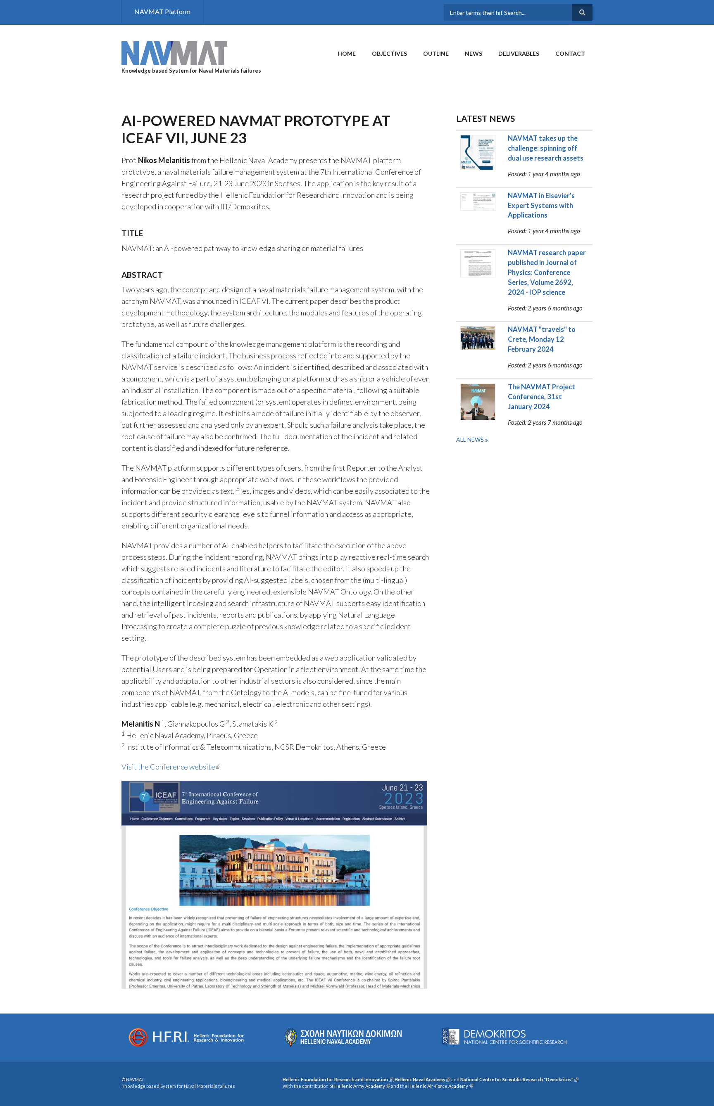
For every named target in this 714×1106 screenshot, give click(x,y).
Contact (570, 53)
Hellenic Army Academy (362, 1086)
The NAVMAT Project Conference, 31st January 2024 (541, 397)
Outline (436, 53)
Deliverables (518, 53)
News (473, 53)
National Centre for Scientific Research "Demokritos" (519, 1079)
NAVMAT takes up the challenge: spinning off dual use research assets (545, 148)
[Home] (174, 52)
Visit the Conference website (170, 766)
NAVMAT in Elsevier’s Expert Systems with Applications (541, 206)
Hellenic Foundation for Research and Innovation (338, 1079)
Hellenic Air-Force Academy (440, 1086)
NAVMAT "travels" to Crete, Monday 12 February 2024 (542, 339)
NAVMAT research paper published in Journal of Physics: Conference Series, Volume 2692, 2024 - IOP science (547, 272)
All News (470, 439)
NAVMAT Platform (162, 11)
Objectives (389, 53)
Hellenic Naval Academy (422, 1079)
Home (347, 53)
